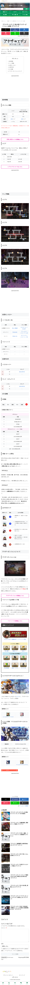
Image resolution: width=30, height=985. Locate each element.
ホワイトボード (24, 335)
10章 (11, 119)
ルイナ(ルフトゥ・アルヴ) (8, 716)
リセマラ (15, 11)
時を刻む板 (15, 332)
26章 (22, 119)
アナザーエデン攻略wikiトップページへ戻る (15, 639)
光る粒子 (24, 328)
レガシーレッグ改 (24, 336)
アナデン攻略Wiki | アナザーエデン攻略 (13, 5)
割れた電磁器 (15, 328)
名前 (2, 943)
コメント (4, 927)
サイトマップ (22, 975)
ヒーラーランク (15, 660)
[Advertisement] (15, 86)
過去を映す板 (22, 371)
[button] (24, 33)
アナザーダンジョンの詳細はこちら (15, 595)
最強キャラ (5, 11)
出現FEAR (11, 67)
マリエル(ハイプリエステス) (22, 764)
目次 (13, 58)
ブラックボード (24, 331)
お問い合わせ (15, 977)
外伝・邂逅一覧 (15, 14)
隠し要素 (5, 14)
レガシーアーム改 (24, 332)
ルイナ (18, 696)
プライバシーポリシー (8, 975)
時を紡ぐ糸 (15, 336)
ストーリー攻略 (23, 660)
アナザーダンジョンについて (15, 71)
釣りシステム (24, 11)
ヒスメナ (8, 764)
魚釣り (23, 651)
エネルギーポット (24, 327)
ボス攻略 (11, 69)
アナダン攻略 (24, 14)
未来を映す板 (22, 386)
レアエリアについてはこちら (15, 166)
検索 (26, 8)
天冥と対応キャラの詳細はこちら (15, 139)
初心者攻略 (6, 668)
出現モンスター (12, 65)
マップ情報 (11, 63)
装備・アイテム (15, 668)
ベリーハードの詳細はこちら (15, 620)
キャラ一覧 (23, 668)
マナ (22, 716)
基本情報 (11, 61)
